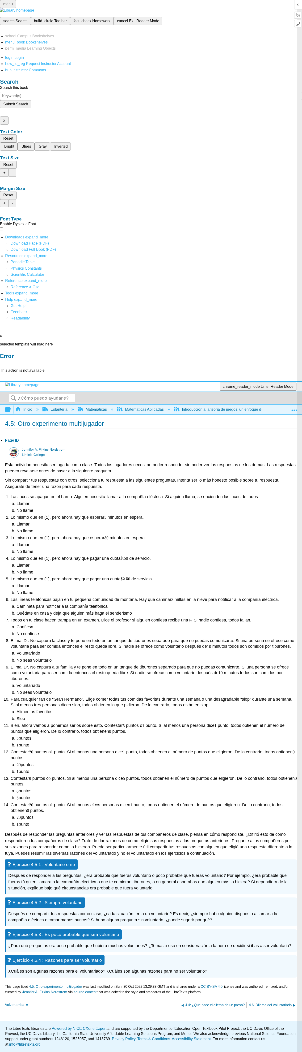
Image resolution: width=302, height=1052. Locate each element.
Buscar (13, 398)
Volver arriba (14, 1005)
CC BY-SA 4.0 (211, 986)
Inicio (27, 409)
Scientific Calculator (27, 274)
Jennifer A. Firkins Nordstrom (43, 449)
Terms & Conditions (153, 1039)
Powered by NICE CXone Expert (79, 1028)
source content (85, 992)
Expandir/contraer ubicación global (294, 408)
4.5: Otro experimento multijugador (55, 986)
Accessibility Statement (191, 1039)
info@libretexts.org (24, 1044)
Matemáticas (96, 409)
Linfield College (33, 455)
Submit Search (15, 104)
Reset (8, 138)
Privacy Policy (123, 1039)
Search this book (14, 88)
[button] (19, 312)
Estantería (59, 409)
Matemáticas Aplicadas (144, 409)
